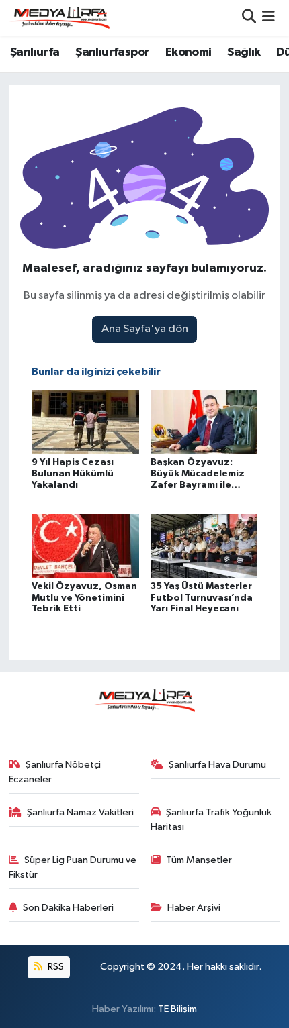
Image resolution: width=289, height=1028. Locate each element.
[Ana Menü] (268, 17)
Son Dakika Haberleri (68, 908)
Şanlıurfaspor (112, 52)
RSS (55, 967)
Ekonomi (188, 52)
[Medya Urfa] (59, 17)
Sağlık (243, 52)
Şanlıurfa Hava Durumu (217, 765)
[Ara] (249, 17)
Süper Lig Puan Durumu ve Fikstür (73, 867)
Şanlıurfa (35, 52)
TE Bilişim (177, 1009)
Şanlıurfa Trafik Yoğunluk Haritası (211, 819)
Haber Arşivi (193, 908)
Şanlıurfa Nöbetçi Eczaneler (55, 772)
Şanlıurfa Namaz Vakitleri (80, 812)
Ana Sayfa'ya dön (144, 329)
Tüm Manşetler (199, 860)
